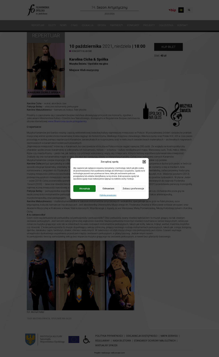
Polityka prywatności (108, 195)
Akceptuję (84, 188)
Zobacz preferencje (133, 188)
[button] (144, 161)
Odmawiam (108, 188)
